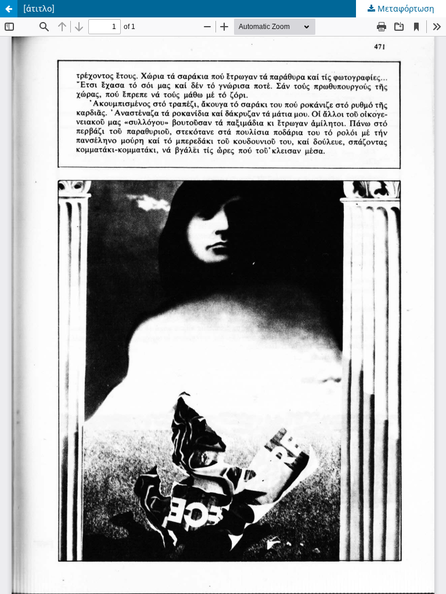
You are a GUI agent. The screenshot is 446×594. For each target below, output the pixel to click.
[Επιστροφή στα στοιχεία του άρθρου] (8, 8)
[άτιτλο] (39, 8)
